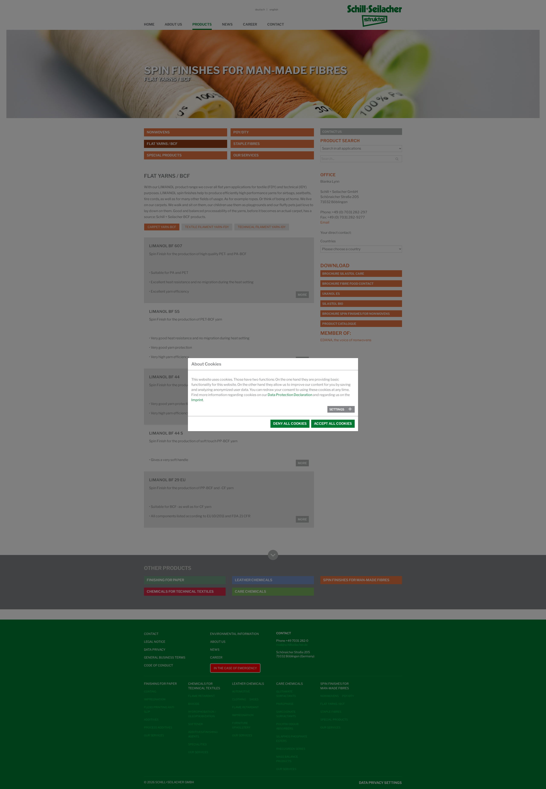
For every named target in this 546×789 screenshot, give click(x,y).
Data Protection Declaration (290, 395)
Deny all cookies (290, 424)
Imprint (197, 400)
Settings (336, 409)
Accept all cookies (333, 424)
